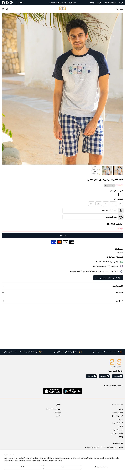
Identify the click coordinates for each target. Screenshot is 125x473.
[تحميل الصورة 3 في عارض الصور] (96, 170)
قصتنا (121, 409)
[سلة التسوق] (3, 9)
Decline (23, 467)
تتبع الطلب (57, 412)
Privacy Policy (57, 460)
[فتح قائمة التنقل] (121, 9)
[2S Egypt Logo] (115, 363)
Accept (62, 467)
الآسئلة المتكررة (118, 423)
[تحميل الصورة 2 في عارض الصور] (107, 170)
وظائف (120, 437)
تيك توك (90, 376)
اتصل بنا (120, 426)
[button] (3, 9)
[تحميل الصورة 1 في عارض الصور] (118, 170)
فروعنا (121, 419)
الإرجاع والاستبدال (117, 416)
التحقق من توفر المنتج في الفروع (106, 278)
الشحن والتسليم (118, 412)
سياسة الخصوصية (117, 430)
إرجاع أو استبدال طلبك (53, 409)
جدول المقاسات (111, 217)
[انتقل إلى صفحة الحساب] (7, 9)
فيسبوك (116, 376)
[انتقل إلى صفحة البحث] (118, 9)
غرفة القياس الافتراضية (109, 211)
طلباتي (58, 416)
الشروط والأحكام (117, 433)
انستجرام (103, 376)
